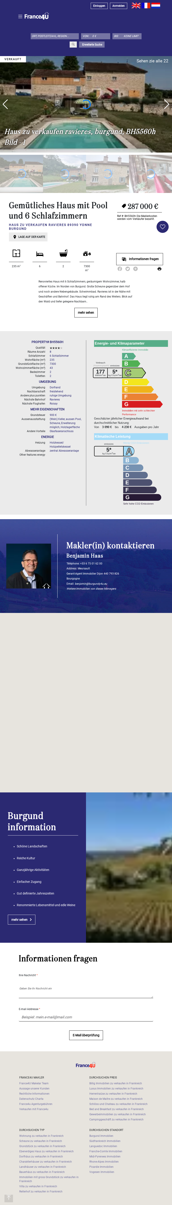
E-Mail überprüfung (86, 1035)
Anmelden (118, 5)
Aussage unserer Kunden (34, 1088)
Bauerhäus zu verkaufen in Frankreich (42, 1172)
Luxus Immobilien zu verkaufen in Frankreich (116, 1088)
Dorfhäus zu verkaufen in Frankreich (41, 1156)
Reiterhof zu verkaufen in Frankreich (40, 1191)
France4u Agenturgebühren (35, 1104)
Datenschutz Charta (31, 1098)
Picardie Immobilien (101, 1166)
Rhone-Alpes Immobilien (104, 1161)
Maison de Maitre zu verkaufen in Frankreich (116, 1098)
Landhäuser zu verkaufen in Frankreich (42, 1166)
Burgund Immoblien (101, 1135)
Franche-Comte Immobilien (105, 1151)
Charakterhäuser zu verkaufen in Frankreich (45, 1161)
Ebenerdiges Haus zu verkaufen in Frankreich (46, 1151)
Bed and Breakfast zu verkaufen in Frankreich (116, 1109)
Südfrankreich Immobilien (104, 1141)
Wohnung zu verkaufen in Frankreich (41, 1135)
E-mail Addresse (29, 1009)
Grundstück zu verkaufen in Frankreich (42, 1146)
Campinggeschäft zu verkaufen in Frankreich (116, 1119)
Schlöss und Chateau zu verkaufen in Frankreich (118, 1104)
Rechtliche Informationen (34, 1093)
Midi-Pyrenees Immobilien (104, 1156)
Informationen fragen (144, 259)
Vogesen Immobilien (101, 1172)
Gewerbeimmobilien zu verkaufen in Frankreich (117, 1114)
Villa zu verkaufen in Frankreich (38, 1186)
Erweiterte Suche (92, 44)
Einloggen (99, 5)
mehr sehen (86, 313)
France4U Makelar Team (34, 1083)
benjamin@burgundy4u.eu (91, 583)
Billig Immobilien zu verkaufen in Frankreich (115, 1083)
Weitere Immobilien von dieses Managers (91, 588)
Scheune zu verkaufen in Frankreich (40, 1141)
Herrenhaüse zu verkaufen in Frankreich (113, 1093)
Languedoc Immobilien (103, 1146)
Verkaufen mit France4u (33, 1109)
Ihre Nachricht (28, 975)
